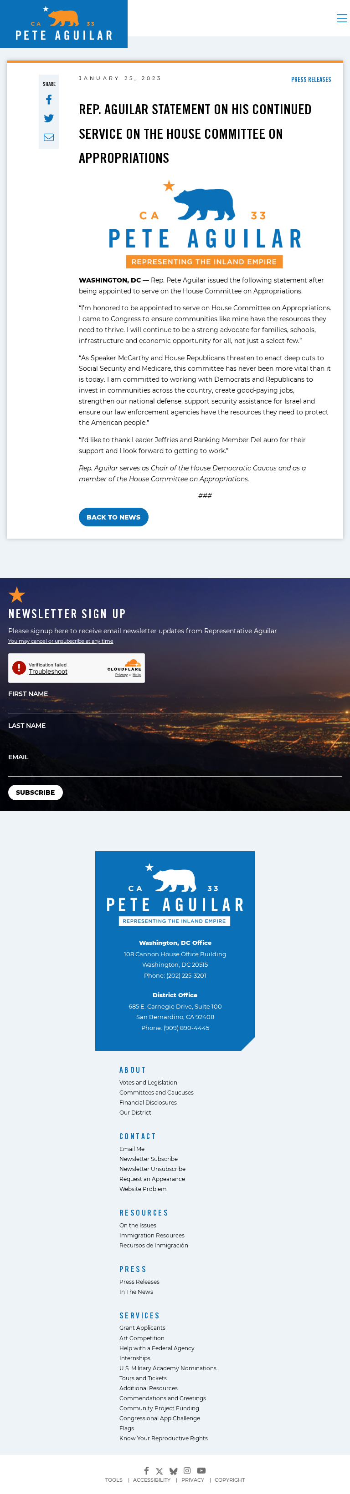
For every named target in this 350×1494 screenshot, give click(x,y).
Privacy (192, 1480)
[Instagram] (187, 1470)
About (133, 1070)
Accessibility (151, 1480)
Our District (135, 1112)
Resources (144, 1212)
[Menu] (342, 18)
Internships (134, 1358)
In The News (136, 1291)
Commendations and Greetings (162, 1398)
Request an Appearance (152, 1178)
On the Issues (137, 1225)
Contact (138, 1136)
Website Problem (143, 1188)
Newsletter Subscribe (148, 1158)
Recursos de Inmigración (153, 1245)
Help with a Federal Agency (157, 1348)
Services (140, 1315)
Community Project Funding (159, 1408)
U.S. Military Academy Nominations (167, 1368)
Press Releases (139, 1281)
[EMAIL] (49, 137)
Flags (126, 1428)
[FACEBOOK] (49, 99)
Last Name (27, 725)
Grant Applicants (142, 1327)
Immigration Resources (152, 1235)
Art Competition (142, 1338)
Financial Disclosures (148, 1102)
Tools (114, 1480)
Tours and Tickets (143, 1378)
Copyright (230, 1480)
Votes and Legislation (148, 1082)
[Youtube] (201, 1470)
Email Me (131, 1148)
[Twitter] (159, 1470)
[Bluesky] (174, 1470)
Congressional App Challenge (159, 1418)
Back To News (113, 517)
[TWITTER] (49, 118)
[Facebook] (146, 1470)
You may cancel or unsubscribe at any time (60, 641)
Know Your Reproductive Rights (163, 1438)
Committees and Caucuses (156, 1092)
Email (18, 756)
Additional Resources (148, 1388)
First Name (28, 693)
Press (133, 1269)
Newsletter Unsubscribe (152, 1168)
